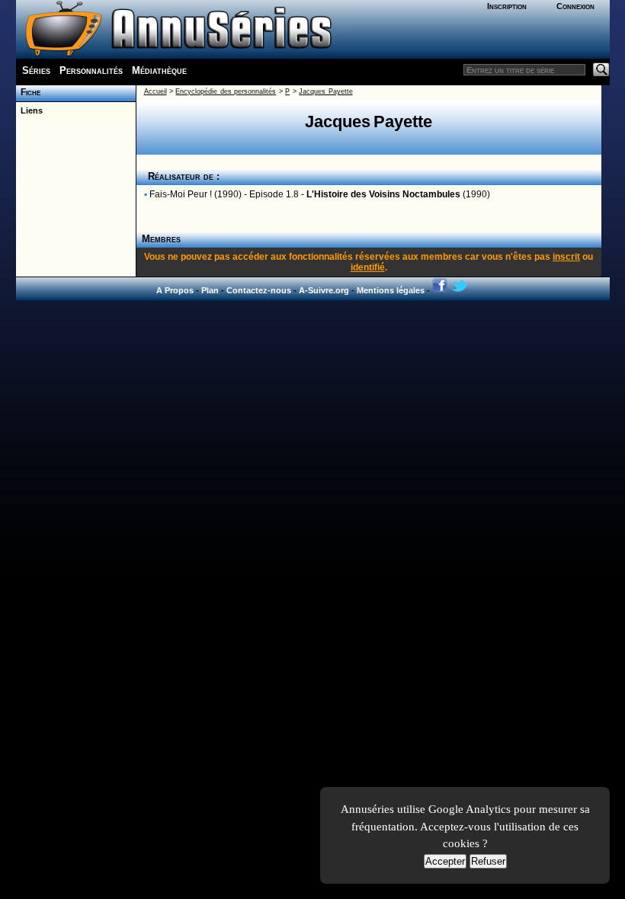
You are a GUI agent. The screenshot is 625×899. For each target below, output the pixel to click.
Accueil (155, 91)
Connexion (575, 6)
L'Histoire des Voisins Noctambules (383, 194)
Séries (36, 70)
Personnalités (91, 70)
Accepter (445, 861)
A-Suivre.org (324, 290)
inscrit (566, 256)
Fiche (28, 92)
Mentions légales (391, 290)
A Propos (175, 290)
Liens (29, 110)
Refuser (488, 861)
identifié (368, 267)
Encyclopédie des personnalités (225, 91)
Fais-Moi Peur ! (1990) (195, 194)
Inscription (507, 6)
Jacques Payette (325, 91)
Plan (210, 290)
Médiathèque (159, 70)
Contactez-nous (258, 290)
